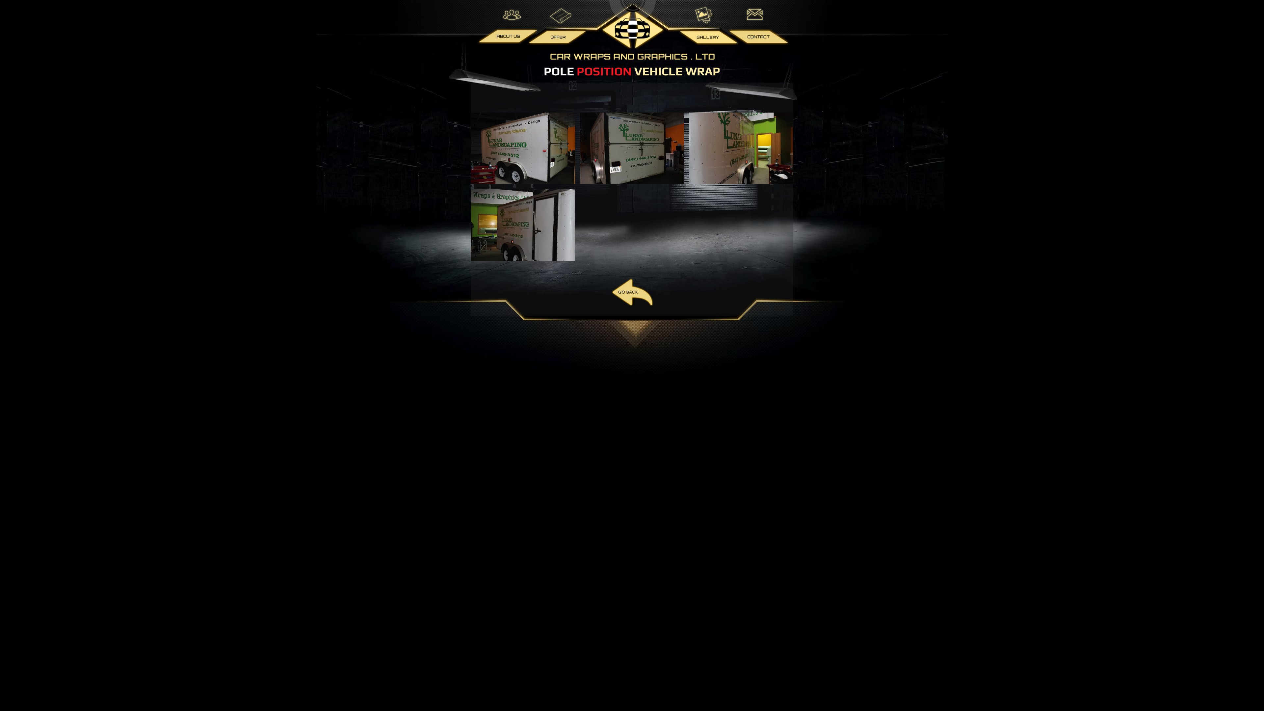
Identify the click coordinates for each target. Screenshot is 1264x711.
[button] (523, 148)
